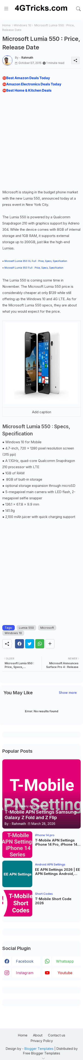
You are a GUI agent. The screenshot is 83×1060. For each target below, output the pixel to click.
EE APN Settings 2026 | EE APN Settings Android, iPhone (57, 872)
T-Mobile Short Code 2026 (53, 901)
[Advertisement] (41, 141)
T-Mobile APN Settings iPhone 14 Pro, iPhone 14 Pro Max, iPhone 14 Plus (56, 842)
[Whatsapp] (39, 643)
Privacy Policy (41, 1041)
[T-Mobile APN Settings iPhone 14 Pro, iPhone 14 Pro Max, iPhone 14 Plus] (17, 844)
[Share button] (49, 643)
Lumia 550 (26, 627)
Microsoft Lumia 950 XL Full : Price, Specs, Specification (35, 261)
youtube (65, 972)
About (37, 1035)
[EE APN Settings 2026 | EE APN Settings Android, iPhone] (17, 874)
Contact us (56, 1035)
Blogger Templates (38, 1049)
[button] (78, 8)
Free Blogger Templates (41, 1053)
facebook (24, 961)
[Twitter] (29, 643)
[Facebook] (19, 643)
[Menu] (6, 8)
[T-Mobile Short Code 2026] (17, 903)
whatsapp (65, 961)
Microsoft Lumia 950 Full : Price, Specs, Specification (33, 267)
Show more (68, 693)
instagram (24, 972)
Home (6, 25)
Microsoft (47, 627)
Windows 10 (22, 25)
